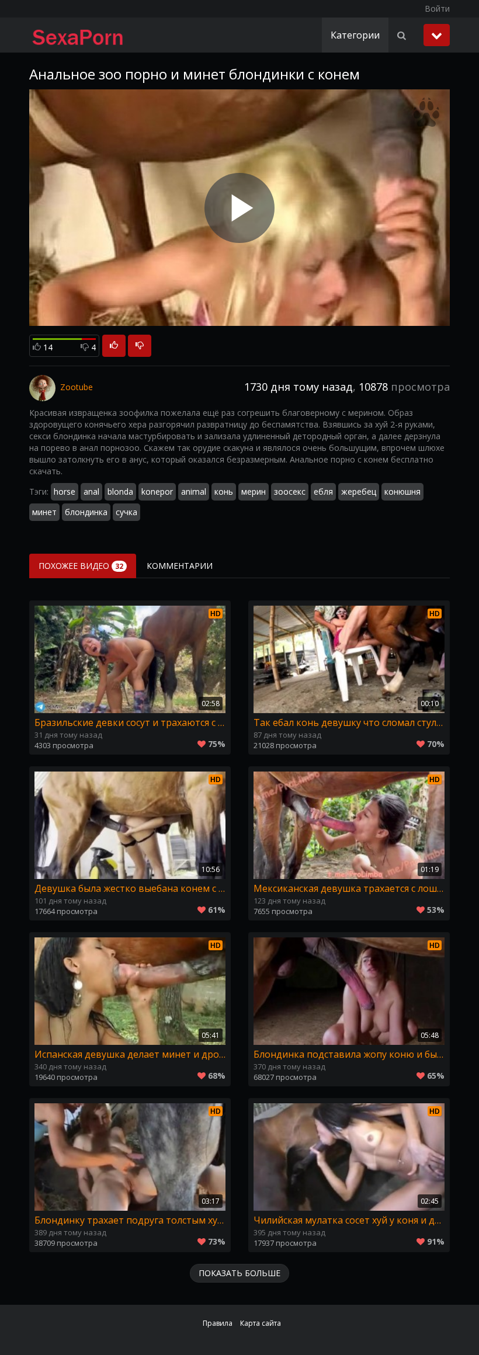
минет (44, 511)
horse (64, 491)
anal (91, 491)
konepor (157, 491)
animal (193, 491)
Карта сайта (260, 1323)
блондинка (86, 511)
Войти (437, 8)
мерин (253, 491)
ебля (323, 491)
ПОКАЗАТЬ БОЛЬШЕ (239, 1272)
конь (223, 491)
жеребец (358, 491)
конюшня (402, 491)
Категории (355, 35)
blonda (120, 491)
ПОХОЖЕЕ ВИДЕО (81, 565)
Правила (217, 1323)
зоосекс (290, 491)
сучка (126, 511)
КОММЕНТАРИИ (180, 565)
